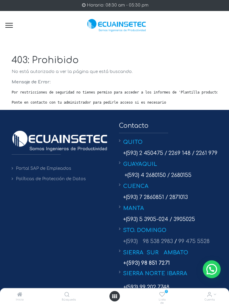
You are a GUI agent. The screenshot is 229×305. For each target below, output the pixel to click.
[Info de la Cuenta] (209, 295)
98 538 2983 (158, 241)
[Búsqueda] (67, 295)
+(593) (130, 241)
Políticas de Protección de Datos (51, 179)
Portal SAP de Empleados (43, 168)
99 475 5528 (194, 241)
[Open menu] (114, 296)
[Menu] (9, 25)
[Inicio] (19, 295)
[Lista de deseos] (162, 295)
